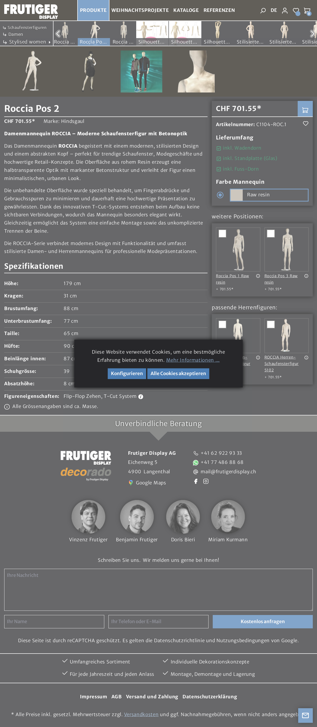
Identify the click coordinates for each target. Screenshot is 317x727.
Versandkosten (141, 714)
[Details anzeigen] (258, 276)
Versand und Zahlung (152, 697)
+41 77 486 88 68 (222, 462)
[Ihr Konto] (285, 10)
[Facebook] (195, 480)
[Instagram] (206, 480)
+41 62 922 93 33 (221, 453)
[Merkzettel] (296, 10)
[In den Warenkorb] (305, 108)
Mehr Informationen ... (193, 360)
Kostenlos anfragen (263, 621)
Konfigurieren (127, 373)
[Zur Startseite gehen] (29, 10)
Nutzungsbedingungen (243, 640)
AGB (116, 697)
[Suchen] (262, 10)
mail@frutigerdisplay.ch (228, 472)
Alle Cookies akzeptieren (178, 373)
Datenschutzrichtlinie (179, 640)
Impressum (93, 697)
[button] (106, 266)
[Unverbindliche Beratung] (305, 715)
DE (274, 10)
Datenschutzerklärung (210, 697)
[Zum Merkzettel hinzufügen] (306, 124)
